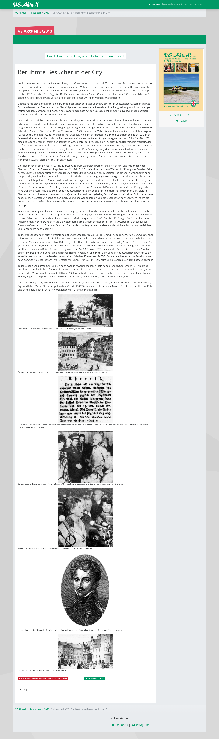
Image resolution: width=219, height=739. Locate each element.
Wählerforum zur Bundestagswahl (67, 56)
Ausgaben (154, 4)
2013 (46, 12)
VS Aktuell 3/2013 (30, 678)
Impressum (196, 4)
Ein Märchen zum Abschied (106, 56)
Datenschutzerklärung (174, 4)
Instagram (142, 725)
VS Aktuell (20, 12)
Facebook (121, 725)
